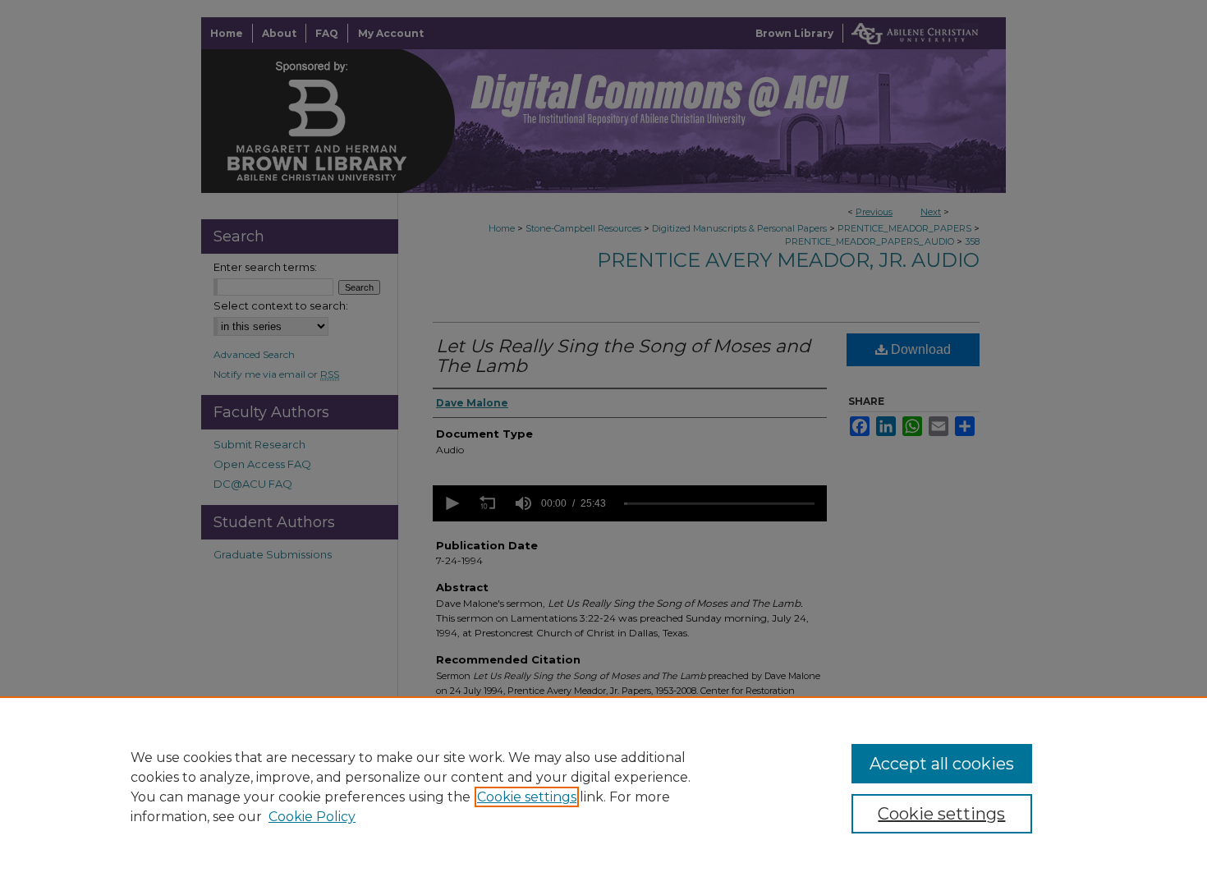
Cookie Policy (312, 816)
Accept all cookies (942, 764)
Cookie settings (526, 797)
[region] (603, 786)
